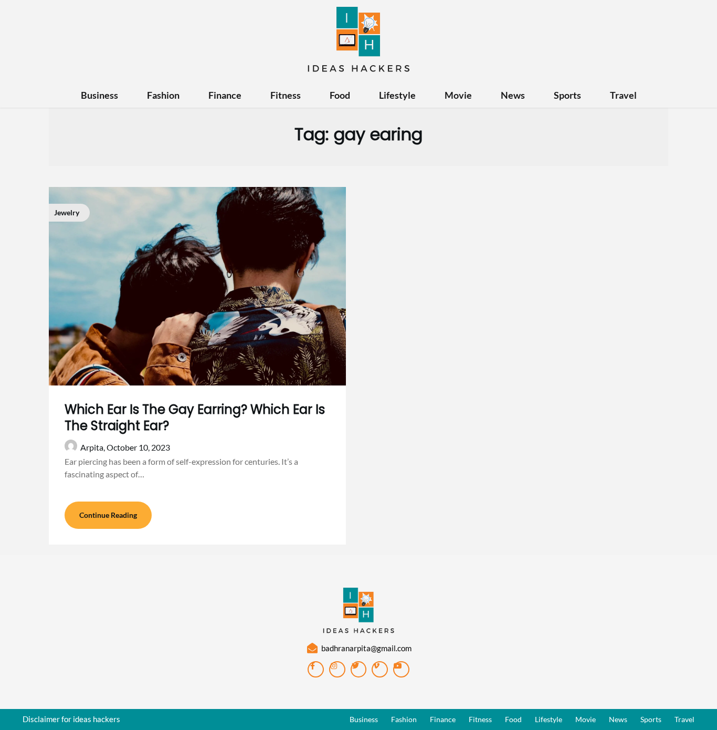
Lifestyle (397, 95)
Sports (567, 95)
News (513, 95)
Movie (458, 95)
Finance (224, 95)
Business (99, 95)
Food (340, 95)
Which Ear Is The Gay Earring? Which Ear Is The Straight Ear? (195, 417)
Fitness (285, 95)
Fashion (163, 95)
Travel (623, 95)
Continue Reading (108, 514)
